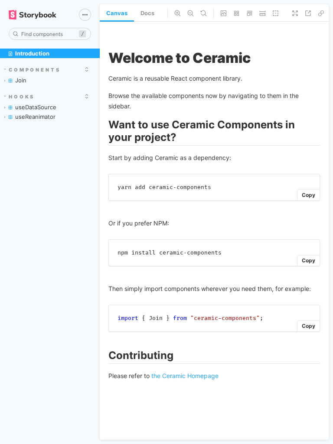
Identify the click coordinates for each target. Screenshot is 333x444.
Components (35, 70)
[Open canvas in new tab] (308, 13)
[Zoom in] (177, 13)
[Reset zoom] (203, 13)
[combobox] (50, 34)
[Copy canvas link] (321, 13)
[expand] (86, 69)
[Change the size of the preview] (249, 13)
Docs (147, 13)
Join (20, 80)
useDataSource (35, 107)
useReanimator (35, 116)
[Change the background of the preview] (223, 13)
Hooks (22, 97)
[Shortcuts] (85, 15)
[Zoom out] (190, 13)
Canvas (116, 13)
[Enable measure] (262, 13)
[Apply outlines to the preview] (275, 13)
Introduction (32, 53)
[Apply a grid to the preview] (236, 13)
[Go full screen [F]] (295, 13)
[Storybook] (38, 15)
